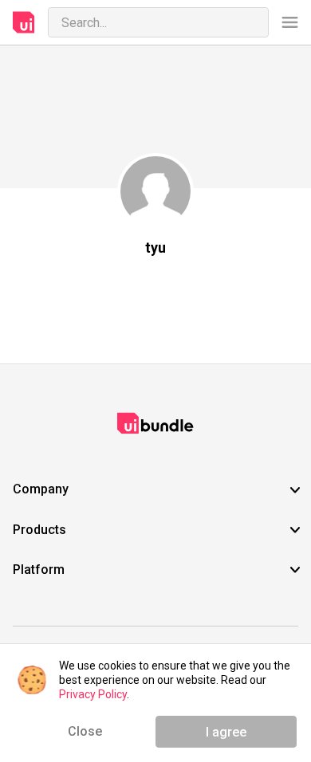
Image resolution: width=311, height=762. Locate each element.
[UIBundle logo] (24, 22)
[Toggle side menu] (289, 23)
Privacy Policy (93, 694)
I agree (226, 732)
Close (85, 731)
